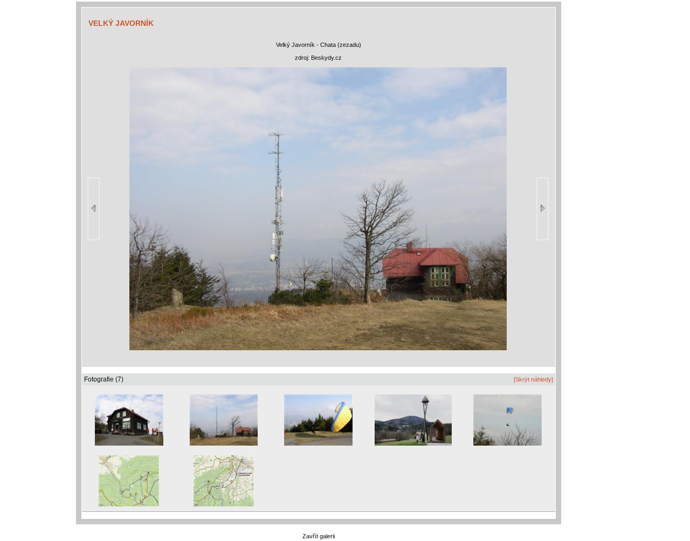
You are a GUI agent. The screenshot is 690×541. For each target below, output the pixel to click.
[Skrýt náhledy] (533, 379)
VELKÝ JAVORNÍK (121, 23)
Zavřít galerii (318, 536)
